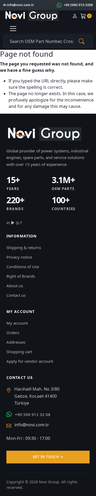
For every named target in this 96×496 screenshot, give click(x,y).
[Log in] (74, 16)
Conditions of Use (22, 266)
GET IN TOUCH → (48, 456)
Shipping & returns (23, 247)
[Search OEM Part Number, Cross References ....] (81, 41)
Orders (12, 332)
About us (14, 285)
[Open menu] (13, 28)
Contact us (16, 295)
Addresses (15, 342)
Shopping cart (19, 351)
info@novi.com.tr (31, 425)
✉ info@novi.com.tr (18, 5)
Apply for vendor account (29, 361)
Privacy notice (19, 257)
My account (17, 323)
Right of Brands (20, 276)
